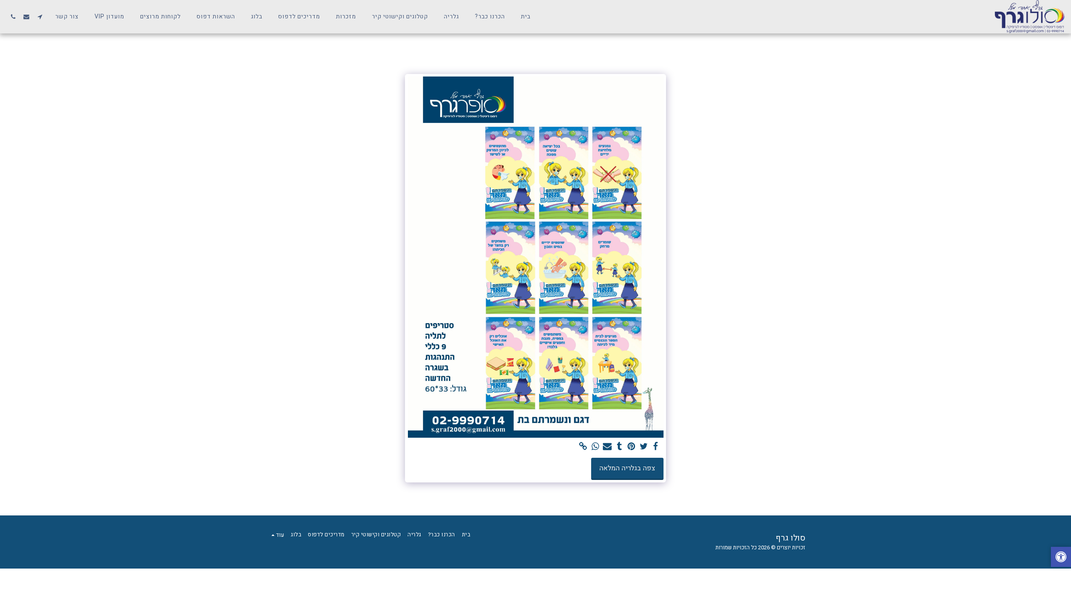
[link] (583, 447)
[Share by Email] (607, 447)
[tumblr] (619, 447)
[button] (39, 16)
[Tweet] (643, 447)
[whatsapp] (595, 447)
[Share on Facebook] (655, 447)
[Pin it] (631, 447)
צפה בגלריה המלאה (627, 468)
